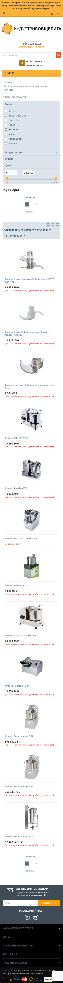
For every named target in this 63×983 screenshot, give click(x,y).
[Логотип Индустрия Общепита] (31, 28)
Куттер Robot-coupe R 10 (19, 736)
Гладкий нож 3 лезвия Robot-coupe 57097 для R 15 (29, 280)
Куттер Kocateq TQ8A (17, 686)
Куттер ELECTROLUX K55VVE (21, 538)
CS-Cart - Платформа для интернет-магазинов (29, 972)
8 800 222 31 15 (32, 43)
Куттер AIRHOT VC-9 (16, 438)
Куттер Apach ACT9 (16, 488)
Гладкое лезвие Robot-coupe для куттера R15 (29, 386)
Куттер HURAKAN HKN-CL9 (20, 635)
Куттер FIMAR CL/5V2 (17, 585)
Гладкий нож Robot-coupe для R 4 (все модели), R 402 (27, 333)
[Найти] (58, 55)
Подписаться (48, 903)
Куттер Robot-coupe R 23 (19, 836)
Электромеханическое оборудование (26, 86)
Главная (8, 82)
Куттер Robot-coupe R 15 (19, 786)
